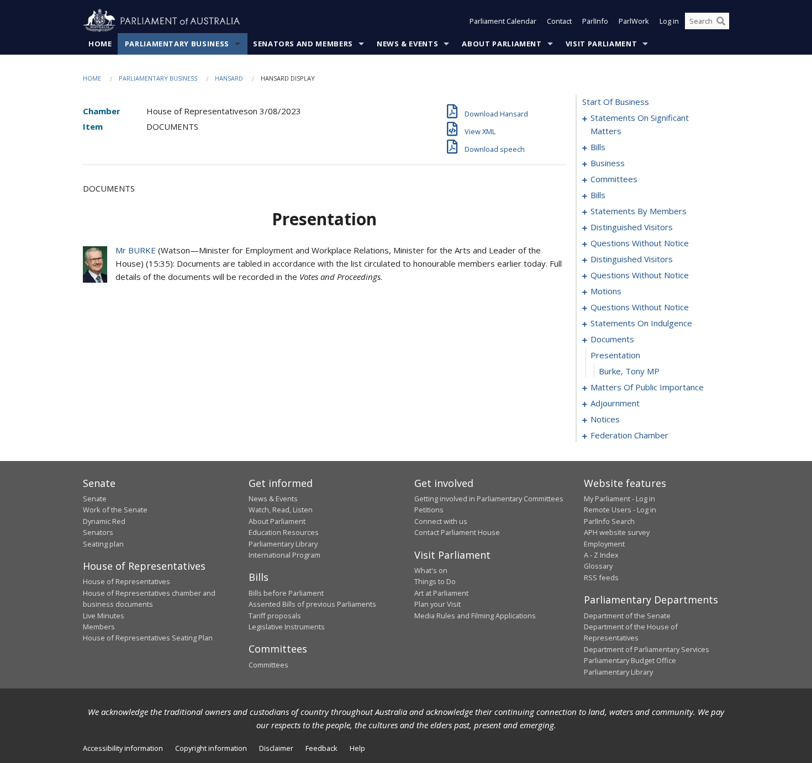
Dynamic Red (104, 521)
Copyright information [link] (211, 748)
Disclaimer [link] (276, 748)
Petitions (429, 510)
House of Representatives (126, 581)
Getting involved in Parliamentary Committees (488, 499)
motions (605, 290)
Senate (95, 499)
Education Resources (284, 532)
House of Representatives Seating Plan (148, 638)
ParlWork (634, 21)
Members (99, 627)
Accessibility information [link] (123, 748)
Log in (669, 21)
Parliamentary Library (283, 544)
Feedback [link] (321, 748)
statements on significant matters (639, 124)
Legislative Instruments (287, 627)
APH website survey (617, 532)
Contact (559, 21)
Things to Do (435, 581)
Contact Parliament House (457, 532)
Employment (604, 544)
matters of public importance (647, 387)
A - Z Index (601, 555)
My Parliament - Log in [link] (619, 499)
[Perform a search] (721, 21)
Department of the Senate (627, 616)
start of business (615, 101)
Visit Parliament (601, 44)
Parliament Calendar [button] (503, 21)
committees (613, 178)
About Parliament (501, 44)
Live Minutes (103, 616)
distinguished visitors (631, 226)
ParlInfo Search (609, 521)
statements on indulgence (641, 322)
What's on (430, 570)
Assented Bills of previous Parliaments (312, 604)
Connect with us (440, 521)
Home (100, 44)
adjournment (615, 403)
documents (612, 339)
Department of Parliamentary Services (646, 649)
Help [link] (357, 748)
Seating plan (103, 544)
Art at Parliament (441, 593)
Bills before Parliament (286, 593)
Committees (268, 665)
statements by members (638, 210)
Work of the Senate (115, 510)
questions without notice (639, 242)
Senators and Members (303, 44)
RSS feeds (601, 577)
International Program (284, 555)
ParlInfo (595, 21)
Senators (98, 532)
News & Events (407, 44)
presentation (615, 355)
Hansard (229, 78)
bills (597, 146)
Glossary (598, 566)
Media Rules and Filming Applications (475, 616)
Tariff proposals (275, 616)
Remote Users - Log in (620, 510)
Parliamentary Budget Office (630, 660)
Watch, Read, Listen (281, 510)
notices (605, 419)
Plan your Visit (437, 604)
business (607, 162)
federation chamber (629, 435)
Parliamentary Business (177, 44)
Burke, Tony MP (629, 371)
